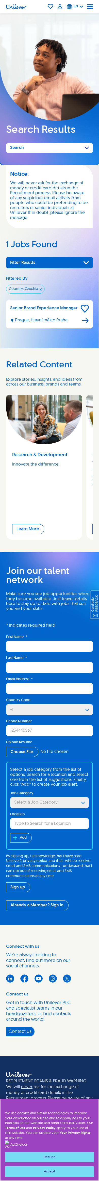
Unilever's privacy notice (26, 861)
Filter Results (22, 263)
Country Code (18, 700)
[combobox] (49, 802)
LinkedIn (10, 978)
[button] (85, 308)
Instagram (53, 978)
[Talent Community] (60, 6)
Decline (49, 1157)
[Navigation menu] (90, 6)
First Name (16, 637)
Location (17, 814)
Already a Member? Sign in (36, 905)
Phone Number (19, 721)
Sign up (17, 887)
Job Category (21, 793)
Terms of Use (15, 1128)
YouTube (39, 978)
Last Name (16, 658)
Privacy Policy (44, 1128)
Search (17, 148)
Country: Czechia (23, 289)
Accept (49, 1171)
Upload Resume (19, 742)
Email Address (19, 679)
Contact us (20, 1031)
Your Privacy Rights (75, 1133)
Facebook (24, 978)
